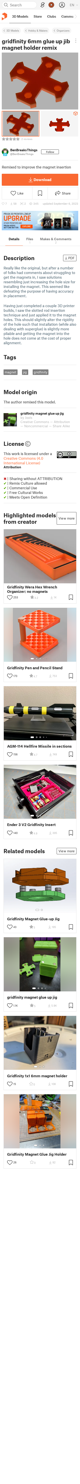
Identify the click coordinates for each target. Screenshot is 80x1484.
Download (42, 179)
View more (66, 518)
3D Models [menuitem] (20, 16)
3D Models (12, 30)
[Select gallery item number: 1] (32, 659)
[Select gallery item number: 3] (40, 659)
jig (25, 372)
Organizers (63, 30)
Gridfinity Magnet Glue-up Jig (33, 919)
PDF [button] (71, 258)
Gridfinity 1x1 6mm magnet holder (37, 1076)
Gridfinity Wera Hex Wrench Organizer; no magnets (32, 589)
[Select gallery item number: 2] (37, 659)
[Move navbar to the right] (75, 16)
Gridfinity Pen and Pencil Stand (34, 668)
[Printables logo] (4, 16)
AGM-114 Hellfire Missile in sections (39, 746)
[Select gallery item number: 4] (44, 659)
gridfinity (40, 372)
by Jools (26, 418)
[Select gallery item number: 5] (47, 659)
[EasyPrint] (42, 5)
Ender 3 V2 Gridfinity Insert (31, 824)
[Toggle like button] (9, 597)
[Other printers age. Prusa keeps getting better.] (40, 221)
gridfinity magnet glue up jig (32, 997)
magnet (10, 372)
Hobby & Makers (38, 30)
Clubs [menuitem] (51, 16)
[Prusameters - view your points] (51, 5)
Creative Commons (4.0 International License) (23, 462)
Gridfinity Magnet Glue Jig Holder (37, 1154)
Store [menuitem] (38, 16)
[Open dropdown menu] (75, 40)
